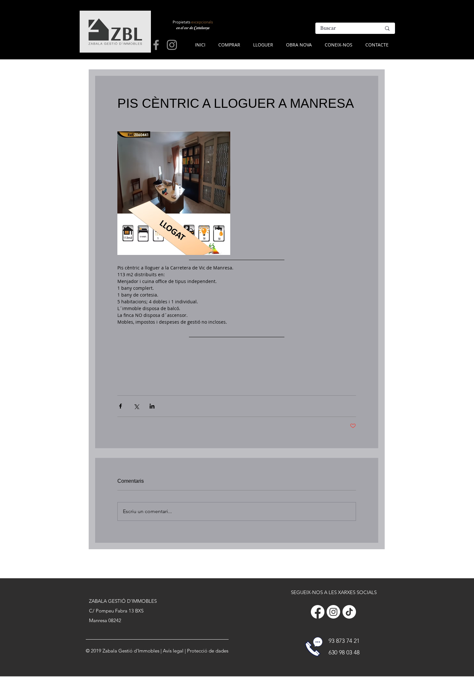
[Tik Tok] (349, 612)
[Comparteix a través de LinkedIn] (152, 406)
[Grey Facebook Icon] (156, 45)
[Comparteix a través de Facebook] (120, 406)
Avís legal (173, 651)
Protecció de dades (207, 651)
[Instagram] (333, 612)
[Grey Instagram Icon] (172, 45)
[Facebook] (317, 612)
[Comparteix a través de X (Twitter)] (136, 406)
